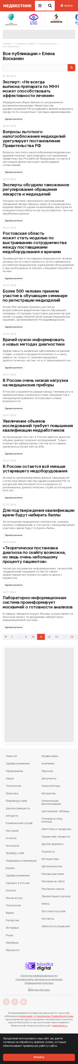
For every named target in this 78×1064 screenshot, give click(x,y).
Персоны (47, 771)
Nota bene (12, 845)
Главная (7, 43)
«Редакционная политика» (39, 983)
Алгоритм (12, 815)
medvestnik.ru (59, 1025)
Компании (47, 763)
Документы (49, 778)
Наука (10, 778)
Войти (68, 5)
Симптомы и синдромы (56, 829)
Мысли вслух (14, 897)
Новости (11, 756)
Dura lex (11, 890)
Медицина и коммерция (21, 860)
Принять (39, 1057)
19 (71, 636)
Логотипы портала (53, 911)
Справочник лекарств (55, 836)
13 (56, 636)
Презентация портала (55, 896)
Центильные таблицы (55, 811)
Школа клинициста (18, 808)
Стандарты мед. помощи (52, 820)
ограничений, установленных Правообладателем (45, 1016)
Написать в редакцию (55, 926)
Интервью (12, 927)
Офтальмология (51, 866)
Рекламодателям (52, 873)
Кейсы (45, 903)
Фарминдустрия (16, 800)
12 (49, 636)
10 (33, 636)
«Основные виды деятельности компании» (39, 979)
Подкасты (48, 851)
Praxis (9, 935)
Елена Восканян (47, 43)
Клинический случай (19, 823)
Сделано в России (18, 883)
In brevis (11, 838)
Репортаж (12, 920)
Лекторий (12, 830)
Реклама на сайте (53, 881)
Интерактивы (50, 858)
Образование (14, 771)
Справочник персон (25, 43)
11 (41, 636)
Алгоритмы (48, 793)
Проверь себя (15, 853)
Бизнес (10, 868)
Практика (12, 793)
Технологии (13, 785)
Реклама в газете (53, 888)
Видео (10, 912)
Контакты (47, 918)
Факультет (13, 950)
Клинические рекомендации (51, 802)
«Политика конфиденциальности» (39, 975)
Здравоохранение (14, 119)
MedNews (12, 942)
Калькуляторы (50, 785)
